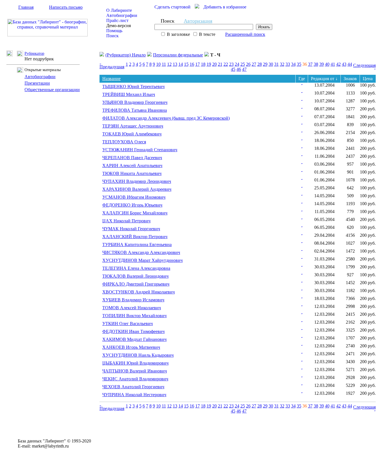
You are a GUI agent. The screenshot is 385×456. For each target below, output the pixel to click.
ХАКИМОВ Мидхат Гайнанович (134, 339)
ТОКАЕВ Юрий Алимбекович (131, 133)
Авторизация (198, 21)
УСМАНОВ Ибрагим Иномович (133, 197)
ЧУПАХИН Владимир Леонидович (136, 181)
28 (259, 64)
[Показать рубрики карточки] (302, 83)
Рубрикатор (34, 53)
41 (333, 64)
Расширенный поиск (245, 34)
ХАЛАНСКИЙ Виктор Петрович (134, 236)
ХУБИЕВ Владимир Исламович (133, 299)
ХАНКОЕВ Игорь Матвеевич (131, 347)
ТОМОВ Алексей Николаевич (131, 307)
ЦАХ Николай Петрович (126, 220)
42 (338, 64)
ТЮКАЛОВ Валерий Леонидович (135, 276)
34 (293, 64)
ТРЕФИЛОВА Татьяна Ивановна (134, 110)
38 (316, 64)
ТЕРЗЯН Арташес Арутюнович (132, 126)
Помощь (114, 30)
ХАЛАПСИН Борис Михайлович (134, 213)
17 (197, 64)
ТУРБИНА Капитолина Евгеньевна (137, 244)
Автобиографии (121, 15)
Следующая (364, 65)
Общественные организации (52, 89)
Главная (26, 7)
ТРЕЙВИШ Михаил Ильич (128, 94)
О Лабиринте (119, 10)
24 (237, 64)
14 (180, 64)
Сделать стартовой (172, 7)
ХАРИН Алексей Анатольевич (132, 165)
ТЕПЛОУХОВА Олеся (124, 141)
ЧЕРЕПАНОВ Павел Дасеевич (132, 157)
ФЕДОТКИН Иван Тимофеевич (133, 331)
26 (248, 64)
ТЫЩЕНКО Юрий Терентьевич (133, 86)
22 (226, 64)
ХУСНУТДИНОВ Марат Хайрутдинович (142, 260)
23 (231, 64)
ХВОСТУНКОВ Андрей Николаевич (138, 292)
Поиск (112, 35)
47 (244, 69)
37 (310, 64)
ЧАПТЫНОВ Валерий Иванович (134, 371)
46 (238, 69)
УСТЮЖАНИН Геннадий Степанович (139, 149)
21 (220, 64)
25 (242, 64)
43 (344, 64)
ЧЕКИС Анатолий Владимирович (135, 378)
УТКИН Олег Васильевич (127, 323)
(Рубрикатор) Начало (125, 54)
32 (282, 64)
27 (254, 64)
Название (111, 78)
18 (203, 64)
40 (327, 64)
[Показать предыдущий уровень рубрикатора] (11, 54)
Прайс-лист (117, 20)
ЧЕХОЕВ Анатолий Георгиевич (133, 386)
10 (158, 64)
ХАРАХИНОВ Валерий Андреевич (136, 189)
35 (299, 64)
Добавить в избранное (224, 7)
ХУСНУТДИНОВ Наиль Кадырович (138, 355)
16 (192, 64)
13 (175, 64)
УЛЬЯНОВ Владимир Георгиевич (134, 102)
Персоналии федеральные (178, 54)
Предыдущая (111, 66)
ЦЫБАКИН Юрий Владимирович (135, 363)
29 (265, 64)
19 (209, 64)
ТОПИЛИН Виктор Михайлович (134, 315)
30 (271, 64)
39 (321, 64)
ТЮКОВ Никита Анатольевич (131, 173)
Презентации (37, 83)
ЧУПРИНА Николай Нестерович (134, 394)
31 (276, 64)
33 (288, 64)
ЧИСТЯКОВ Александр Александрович (141, 252)
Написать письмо (66, 7)
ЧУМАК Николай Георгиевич (131, 228)
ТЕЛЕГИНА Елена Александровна (136, 268)
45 (233, 69)
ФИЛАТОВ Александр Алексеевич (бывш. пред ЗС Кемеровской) (166, 118)
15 (186, 64)
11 (164, 64)
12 (169, 64)
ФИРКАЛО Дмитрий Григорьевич (135, 284)
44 (350, 64)
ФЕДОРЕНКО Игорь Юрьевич (132, 205)
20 (214, 64)
